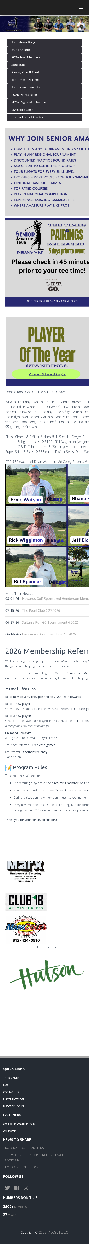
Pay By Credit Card (25, 72)
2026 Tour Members (26, 57)
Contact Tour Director (27, 117)
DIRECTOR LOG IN (13, 1106)
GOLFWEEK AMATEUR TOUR (19, 1124)
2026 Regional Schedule (28, 102)
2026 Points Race (24, 94)
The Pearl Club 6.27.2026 (41, 610)
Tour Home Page (23, 42)
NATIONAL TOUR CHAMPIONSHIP (26, 1148)
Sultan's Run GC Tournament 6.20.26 (50, 622)
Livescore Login (22, 109)
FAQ (5, 1085)
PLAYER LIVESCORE (13, 1099)
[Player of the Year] (47, 351)
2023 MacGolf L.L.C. (54, 1232)
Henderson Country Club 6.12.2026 (49, 634)
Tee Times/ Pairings (25, 79)
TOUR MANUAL (12, 1078)
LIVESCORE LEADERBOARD (22, 1167)
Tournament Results (25, 87)
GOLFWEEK (9, 1131)
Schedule (18, 65)
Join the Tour (20, 50)
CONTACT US (11, 1092)
